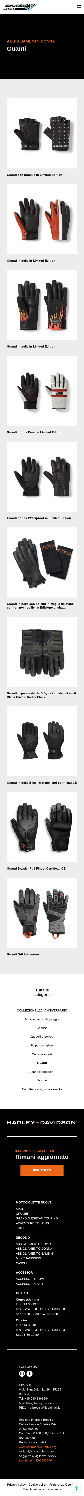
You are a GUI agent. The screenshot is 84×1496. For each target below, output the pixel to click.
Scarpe (42, 1080)
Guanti (42, 1063)
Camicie (42, 1028)
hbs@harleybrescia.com (42, 1403)
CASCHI (21, 1263)
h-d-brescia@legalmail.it (43, 1407)
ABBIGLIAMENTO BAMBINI (35, 1253)
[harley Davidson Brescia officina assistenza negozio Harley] (21, 6)
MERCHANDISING (28, 1258)
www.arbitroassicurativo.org (37, 1447)
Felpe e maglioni (42, 1045)
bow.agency (53, 1489)
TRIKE (20, 1228)
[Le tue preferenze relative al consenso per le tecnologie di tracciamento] (76, 1488)
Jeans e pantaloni (42, 1071)
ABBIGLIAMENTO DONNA (34, 1248)
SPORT (21, 1209)
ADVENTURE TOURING (32, 1223)
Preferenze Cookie (62, 1484)
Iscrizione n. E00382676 (35, 1460)
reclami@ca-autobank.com (37, 1451)
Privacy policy (16, 1484)
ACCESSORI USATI (29, 1283)
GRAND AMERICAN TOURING (37, 1218)
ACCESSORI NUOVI (30, 1278)
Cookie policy (37, 1484)
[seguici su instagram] (22, 1374)
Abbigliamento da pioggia (42, 1019)
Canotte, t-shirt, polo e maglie (42, 1089)
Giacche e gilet (42, 1054)
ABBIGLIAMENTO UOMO (33, 1244)
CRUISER (22, 1213)
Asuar (38, 1489)
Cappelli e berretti (42, 1036)
